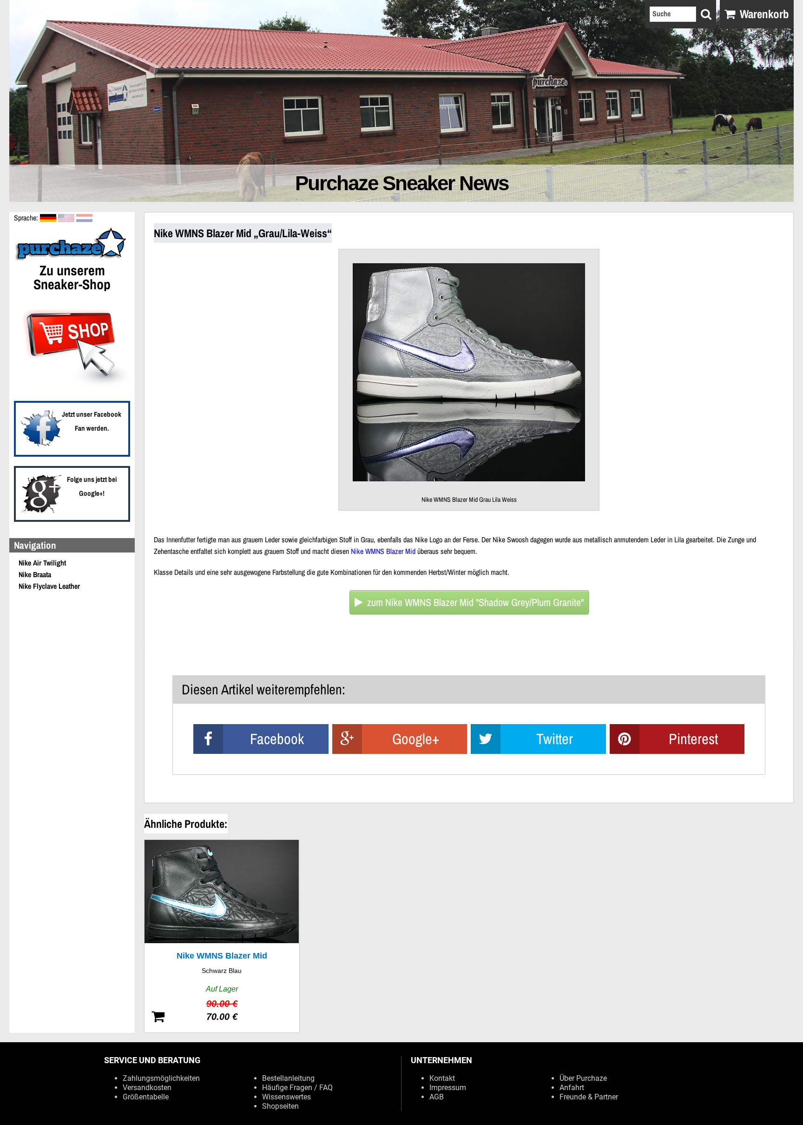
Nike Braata (35, 574)
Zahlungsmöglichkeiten (161, 1078)
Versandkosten (147, 1087)
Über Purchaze (583, 1078)
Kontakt (442, 1078)
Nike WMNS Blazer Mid (383, 551)
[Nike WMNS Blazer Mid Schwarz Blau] (222, 936)
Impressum (447, 1087)
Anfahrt (571, 1087)
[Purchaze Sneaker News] (72, 259)
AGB (436, 1096)
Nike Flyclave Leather (49, 586)
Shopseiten (280, 1106)
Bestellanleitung (288, 1078)
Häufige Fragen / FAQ (297, 1087)
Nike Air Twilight (42, 563)
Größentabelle (146, 1096)
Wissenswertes (286, 1096)
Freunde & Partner (588, 1096)
